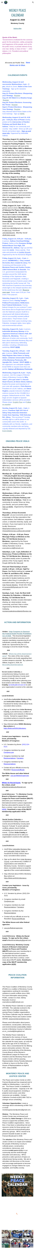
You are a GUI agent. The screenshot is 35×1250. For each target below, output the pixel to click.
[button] (2, 2)
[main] (17, 16)
